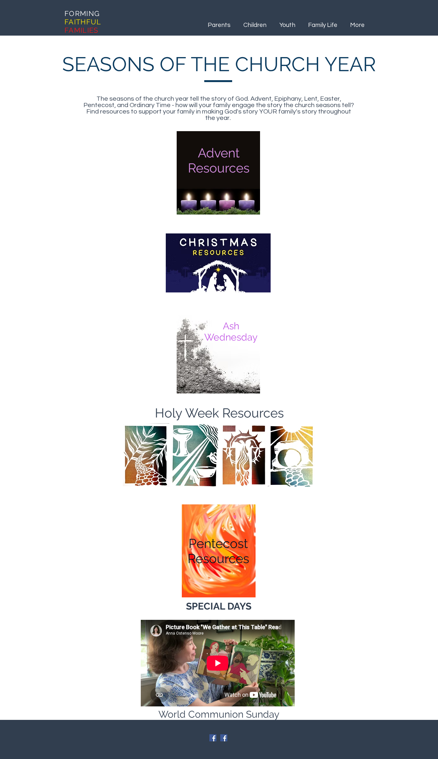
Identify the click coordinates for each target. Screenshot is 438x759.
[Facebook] (212, 737)
